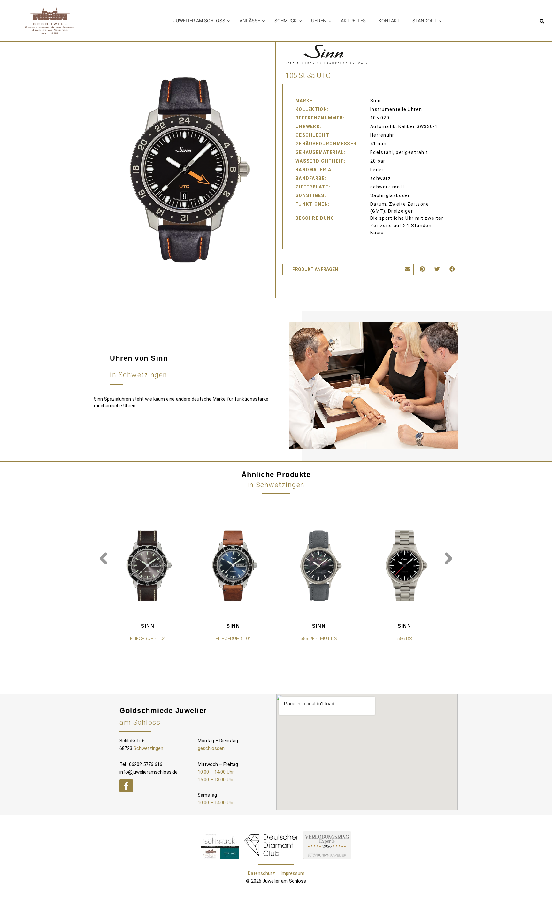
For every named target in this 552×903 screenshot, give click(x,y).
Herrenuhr (382, 135)
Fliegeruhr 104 (147, 638)
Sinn (147, 626)
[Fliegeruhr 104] (147, 566)
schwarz (380, 178)
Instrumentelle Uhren (396, 109)
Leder (377, 169)
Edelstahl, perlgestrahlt (399, 152)
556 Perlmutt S (318, 638)
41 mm (378, 143)
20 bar (378, 161)
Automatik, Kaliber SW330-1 (404, 126)
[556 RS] (404, 566)
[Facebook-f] (126, 785)
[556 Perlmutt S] (318, 566)
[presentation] (103, 558)
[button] (542, 22)
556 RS (404, 638)
